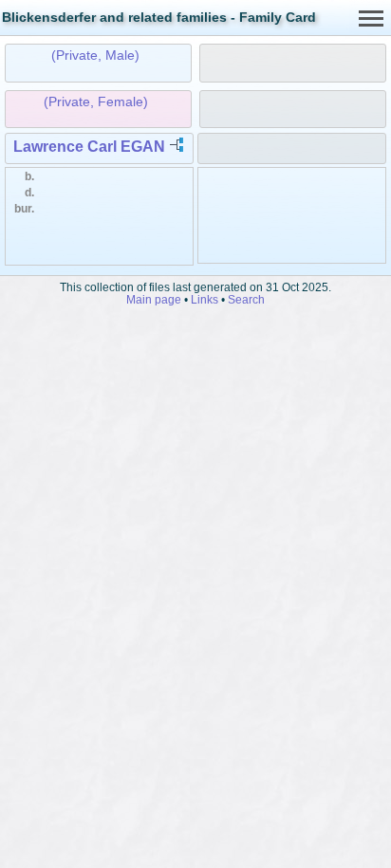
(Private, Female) (96, 101)
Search (246, 299)
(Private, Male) (95, 55)
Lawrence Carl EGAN (89, 147)
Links (204, 299)
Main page (153, 299)
